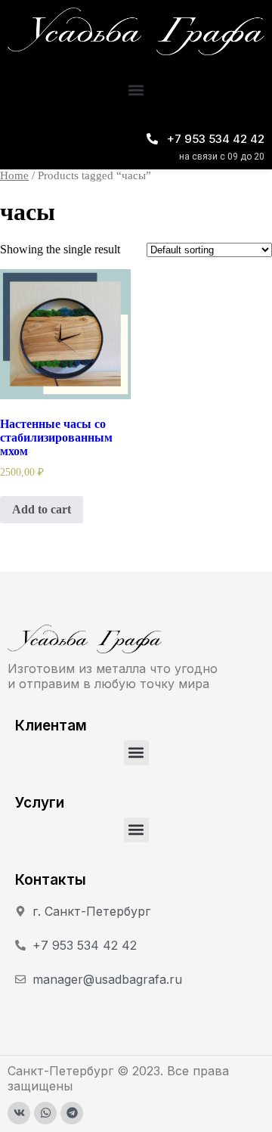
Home (14, 175)
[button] (136, 90)
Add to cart (41, 509)
